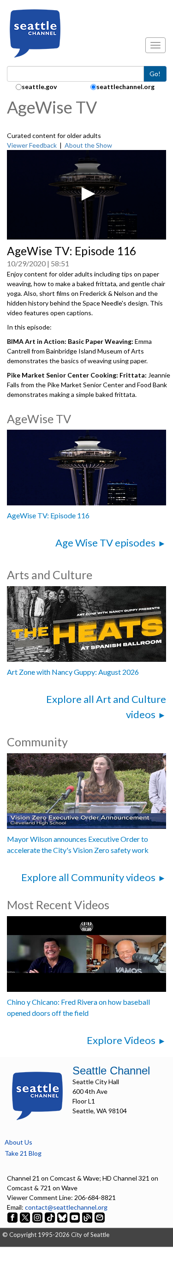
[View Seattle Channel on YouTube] (75, 1217)
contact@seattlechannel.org (66, 1207)
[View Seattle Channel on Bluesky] (62, 1217)
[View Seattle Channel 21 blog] (88, 1217)
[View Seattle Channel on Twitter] (25, 1217)
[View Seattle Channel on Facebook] (13, 1217)
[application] (86, 195)
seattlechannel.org (125, 86)
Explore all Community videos (88, 877)
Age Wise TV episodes (105, 542)
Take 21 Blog (23, 1153)
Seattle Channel (111, 1070)
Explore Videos (121, 1040)
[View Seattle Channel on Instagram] (38, 1217)
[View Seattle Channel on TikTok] (49, 1217)
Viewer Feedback (32, 145)
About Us (18, 1142)
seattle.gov (39, 86)
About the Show (88, 145)
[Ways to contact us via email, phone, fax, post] (99, 1217)
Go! (155, 74)
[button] (87, 194)
